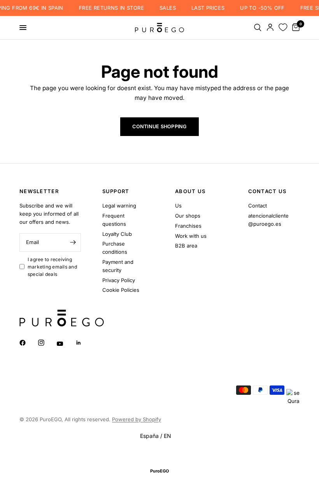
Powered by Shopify (136, 419)
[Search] (257, 27)
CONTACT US (267, 191)
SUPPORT (116, 191)
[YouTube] (65, 343)
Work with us (191, 236)
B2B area (186, 245)
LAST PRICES (204, 7)
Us (178, 205)
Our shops (187, 216)
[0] (294, 27)
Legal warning (119, 205)
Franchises (188, 226)
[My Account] (270, 27)
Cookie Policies (120, 290)
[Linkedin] (84, 342)
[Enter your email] (73, 242)
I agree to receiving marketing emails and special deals (52, 266)
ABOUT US (190, 191)
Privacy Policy (118, 280)
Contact (257, 205)
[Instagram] (46, 342)
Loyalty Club (117, 234)
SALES (164, 7)
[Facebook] (28, 342)
